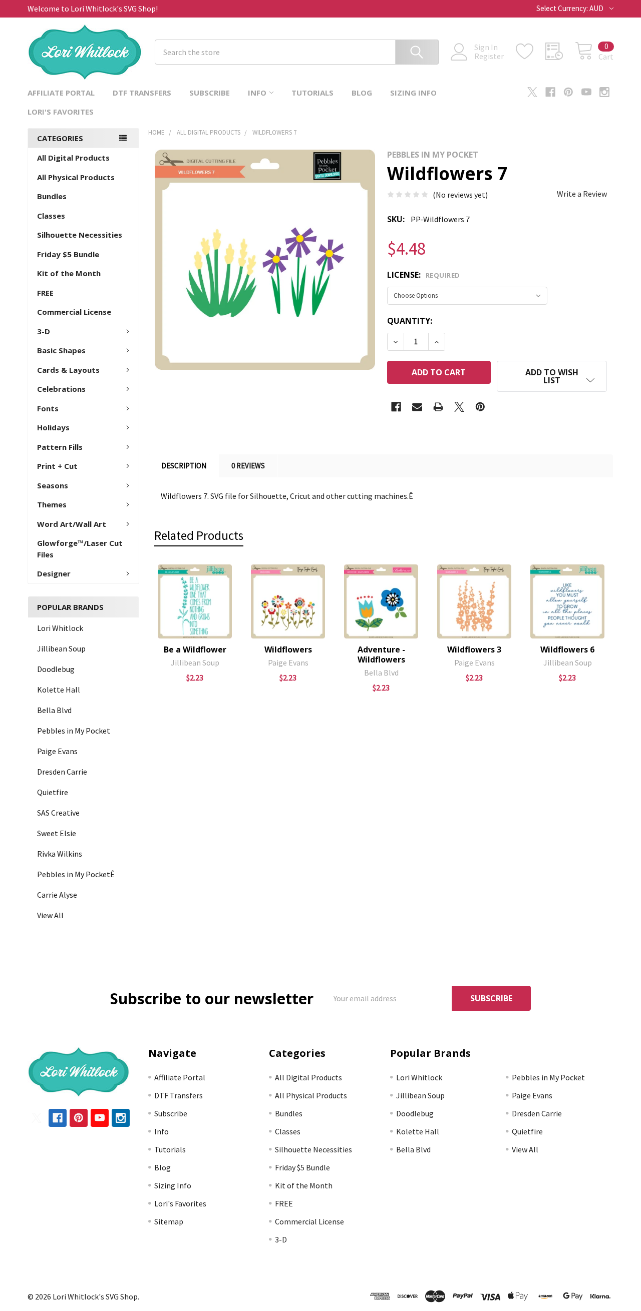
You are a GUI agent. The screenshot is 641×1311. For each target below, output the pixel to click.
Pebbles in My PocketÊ (76, 874)
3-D (43, 331)
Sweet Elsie (56, 833)
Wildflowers (288, 649)
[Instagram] (604, 92)
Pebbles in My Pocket (73, 731)
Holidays (53, 427)
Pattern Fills (60, 447)
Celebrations (61, 389)
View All (50, 915)
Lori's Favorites (61, 112)
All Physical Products (76, 177)
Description (183, 465)
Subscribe (209, 93)
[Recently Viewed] (560, 51)
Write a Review (582, 194)
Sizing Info (413, 93)
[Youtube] (586, 92)
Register (489, 56)
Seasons (52, 485)
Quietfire (52, 792)
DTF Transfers (142, 93)
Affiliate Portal (61, 93)
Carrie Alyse (57, 895)
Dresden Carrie (62, 772)
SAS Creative (58, 813)
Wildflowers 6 (567, 649)
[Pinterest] (568, 92)
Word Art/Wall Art (71, 524)
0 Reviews (248, 465)
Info (257, 93)
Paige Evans (57, 751)
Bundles (52, 196)
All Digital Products (73, 158)
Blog (362, 93)
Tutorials (312, 93)
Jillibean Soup (61, 648)
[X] (532, 92)
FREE (45, 293)
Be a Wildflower (195, 649)
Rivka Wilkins (59, 854)
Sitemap (168, 1221)
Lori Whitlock (60, 628)
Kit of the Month (69, 273)
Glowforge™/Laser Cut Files (80, 548)
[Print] (438, 407)
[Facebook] (550, 92)
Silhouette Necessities (79, 235)
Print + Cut (57, 466)
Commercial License (74, 312)
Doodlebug (56, 669)
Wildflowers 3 (474, 649)
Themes (52, 504)
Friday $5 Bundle (68, 254)
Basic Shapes (61, 350)
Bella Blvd (54, 710)
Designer (54, 573)
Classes (51, 216)
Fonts (48, 408)
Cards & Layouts (68, 370)
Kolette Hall (58, 690)
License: (423, 274)
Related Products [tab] (198, 535)
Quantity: (409, 320)
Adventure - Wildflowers (381, 654)
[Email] (417, 407)
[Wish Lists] (530, 51)
